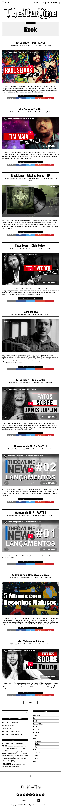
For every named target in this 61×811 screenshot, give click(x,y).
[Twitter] (37, 2)
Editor (49, 45)
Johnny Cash (13, 751)
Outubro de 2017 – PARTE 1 (30, 512)
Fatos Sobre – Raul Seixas (30, 43)
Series (36, 758)
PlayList (35, 750)
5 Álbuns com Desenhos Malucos (30, 575)
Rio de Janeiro (6, 758)
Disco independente (17, 746)
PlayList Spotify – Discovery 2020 (10, 722)
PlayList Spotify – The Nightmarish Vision (12, 734)
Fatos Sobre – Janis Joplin (30, 380)
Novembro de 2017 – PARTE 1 (30, 446)
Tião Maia (19, 764)
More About (38, 314)
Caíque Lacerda (20, 743)
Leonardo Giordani (4, 753)
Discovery (35, 718)
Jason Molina (30, 312)
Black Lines (3, 743)
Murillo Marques (12, 753)
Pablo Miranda (6, 755)
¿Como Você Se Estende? (15, 766)
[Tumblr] (40, 2)
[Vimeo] (50, 2)
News (51, 178)
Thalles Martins (17, 761)
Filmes (36, 755)
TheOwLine (37, 752)
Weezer (10, 766)
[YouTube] (45, 2)
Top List (39, 577)
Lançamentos (44, 178)
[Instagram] (48, 2)
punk (2, 758)
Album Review (35, 178)
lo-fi (8, 753)
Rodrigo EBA (6, 761)
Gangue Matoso (20, 748)
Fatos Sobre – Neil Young (30, 641)
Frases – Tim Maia (6, 728)
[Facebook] (34, 2)
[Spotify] (56, 2)
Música (17, 753)
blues (17, 743)
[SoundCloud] (53, 2)
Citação (4, 745)
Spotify (12, 760)
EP (27, 746)
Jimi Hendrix (7, 751)
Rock (15, 757)
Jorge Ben (17, 751)
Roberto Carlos (10, 758)
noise (20, 753)
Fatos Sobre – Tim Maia (30, 109)
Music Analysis (37, 730)
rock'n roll (18, 758)
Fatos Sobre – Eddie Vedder (30, 245)
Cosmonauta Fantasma (10, 746)
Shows (36, 747)
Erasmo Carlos (4, 748)
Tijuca (12, 764)
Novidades (37, 744)
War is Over (6, 766)
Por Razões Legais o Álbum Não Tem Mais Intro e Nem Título (18, 755)
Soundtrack (36, 733)
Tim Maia (15, 764)
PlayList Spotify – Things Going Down (11, 731)
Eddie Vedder (24, 746)
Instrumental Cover (38, 724)
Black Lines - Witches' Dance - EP (10, 743)
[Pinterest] (42, 2)
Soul (9, 761)
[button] (26, 712)
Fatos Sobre (38, 45)
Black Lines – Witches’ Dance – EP (30, 175)
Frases (35, 761)
